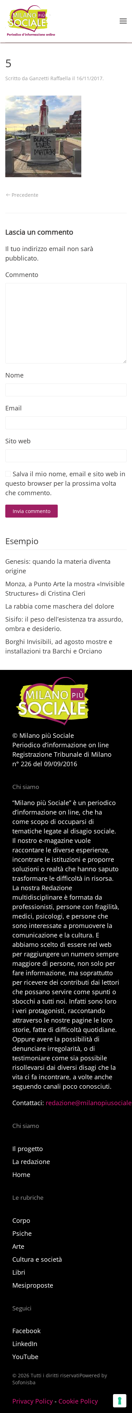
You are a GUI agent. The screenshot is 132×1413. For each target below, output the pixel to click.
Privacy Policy (32, 1401)
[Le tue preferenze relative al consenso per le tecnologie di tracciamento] (119, 1400)
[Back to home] (30, 21)
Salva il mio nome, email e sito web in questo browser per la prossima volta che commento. (65, 483)
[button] (123, 21)
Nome (14, 375)
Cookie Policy (78, 1401)
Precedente (25, 195)
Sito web (18, 441)
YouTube (25, 1356)
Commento (21, 274)
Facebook (26, 1331)
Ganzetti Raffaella (50, 78)
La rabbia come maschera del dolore (59, 606)
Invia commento (31, 511)
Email (13, 408)
